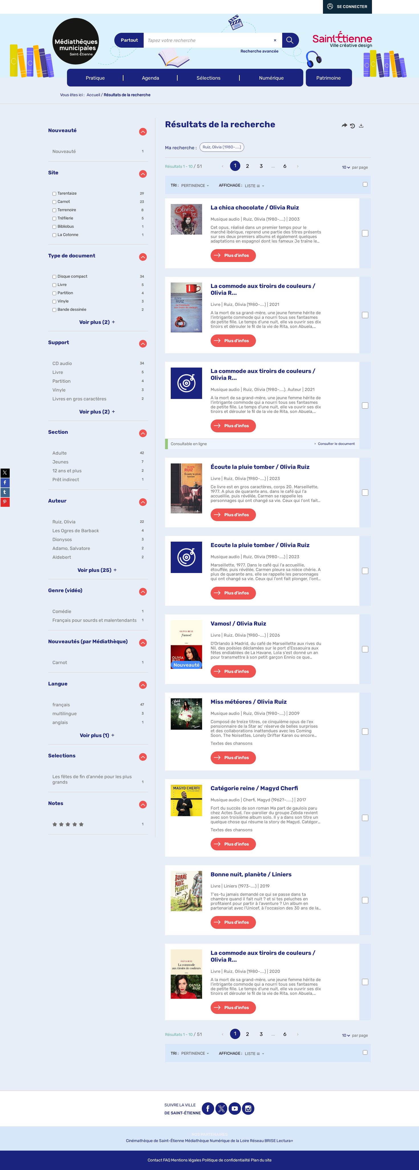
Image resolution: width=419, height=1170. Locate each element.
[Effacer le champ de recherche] (275, 40)
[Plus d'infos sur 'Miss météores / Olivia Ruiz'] (186, 714)
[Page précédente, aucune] (223, 166)
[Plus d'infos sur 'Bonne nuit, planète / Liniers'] (186, 891)
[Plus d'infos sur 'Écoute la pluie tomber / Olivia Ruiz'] (186, 488)
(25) (95, 570)
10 (344, 167)
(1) (95, 735)
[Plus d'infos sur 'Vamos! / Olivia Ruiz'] (186, 644)
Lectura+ (284, 1140)
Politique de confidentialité (226, 1160)
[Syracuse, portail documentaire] (75, 41)
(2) (95, 322)
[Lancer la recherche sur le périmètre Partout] (290, 40)
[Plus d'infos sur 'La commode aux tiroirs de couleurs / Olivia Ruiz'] (186, 308)
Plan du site (261, 1160)
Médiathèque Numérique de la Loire (217, 1140)
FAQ (166, 1160)
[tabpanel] (209, 595)
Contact (155, 1160)
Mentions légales (186, 1160)
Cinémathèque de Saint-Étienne (155, 1140)
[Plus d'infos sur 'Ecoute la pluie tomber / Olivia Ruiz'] (186, 557)
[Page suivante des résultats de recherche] (298, 166)
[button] (95, 77)
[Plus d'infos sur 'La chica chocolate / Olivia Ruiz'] (186, 219)
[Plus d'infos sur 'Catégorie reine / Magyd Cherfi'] (186, 800)
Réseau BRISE (263, 1140)
